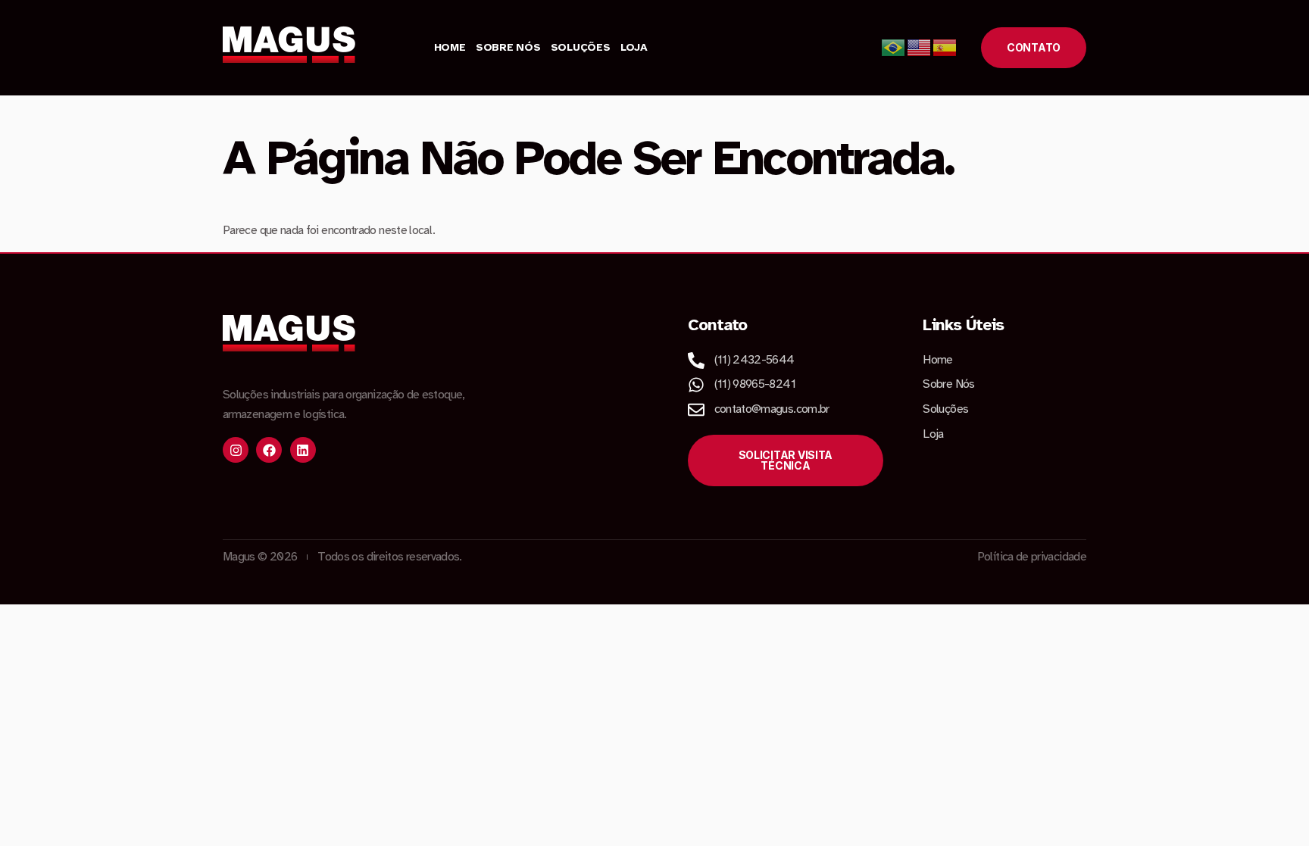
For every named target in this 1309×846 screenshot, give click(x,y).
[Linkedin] (303, 450)
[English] (920, 47)
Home (450, 47)
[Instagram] (235, 450)
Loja (634, 47)
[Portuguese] (894, 47)
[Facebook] (269, 450)
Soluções (581, 47)
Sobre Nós (508, 47)
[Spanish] (945, 47)
